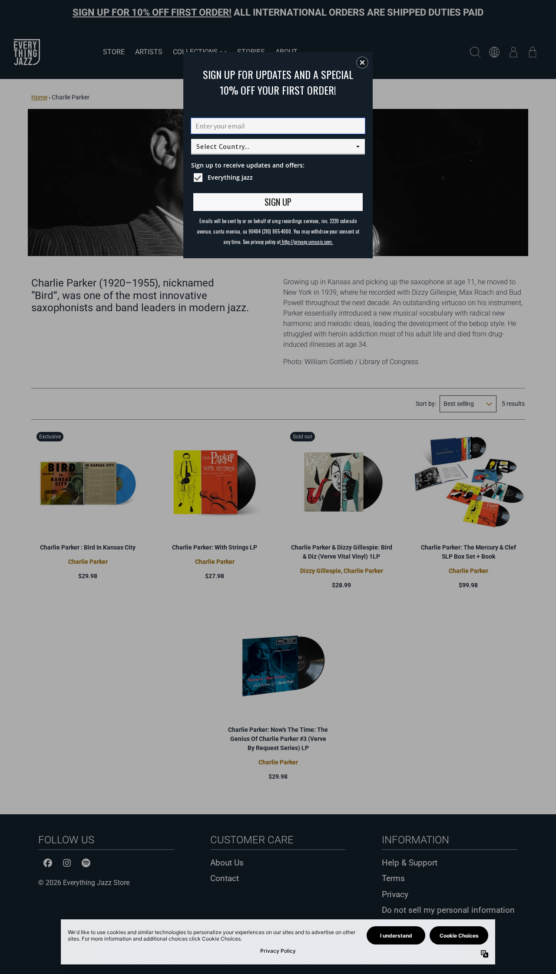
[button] (362, 62)
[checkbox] (279, 177)
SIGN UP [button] (278, 201)
